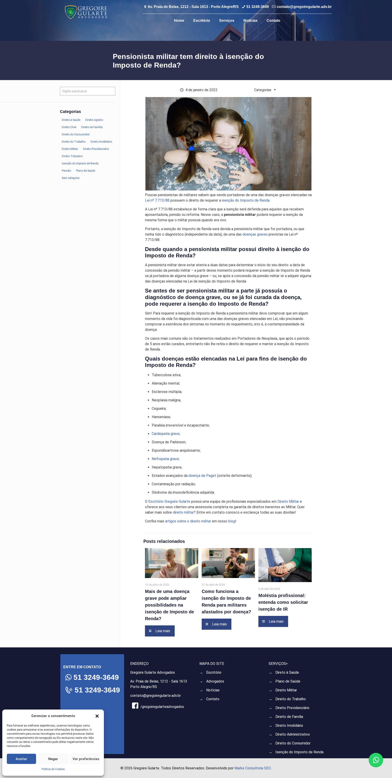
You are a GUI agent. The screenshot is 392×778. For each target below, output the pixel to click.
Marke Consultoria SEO (252, 768)
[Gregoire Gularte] (86, 12)
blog (231, 521)
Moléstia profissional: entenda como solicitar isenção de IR (283, 602)
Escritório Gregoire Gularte (169, 501)
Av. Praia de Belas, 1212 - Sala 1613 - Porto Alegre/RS (193, 7)
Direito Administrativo (292, 734)
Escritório (213, 672)
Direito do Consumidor (293, 743)
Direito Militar (288, 501)
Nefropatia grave (165, 459)
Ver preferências (86, 759)
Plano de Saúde (287, 681)
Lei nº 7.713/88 (157, 200)
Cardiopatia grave (165, 434)
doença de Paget (202, 475)
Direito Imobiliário (289, 725)
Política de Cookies (53, 769)
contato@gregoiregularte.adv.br (304, 7)
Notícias (213, 690)
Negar (53, 759)
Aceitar (21, 759)
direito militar (183, 512)
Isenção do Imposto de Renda (299, 752)
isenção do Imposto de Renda (246, 200)
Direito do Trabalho (290, 699)
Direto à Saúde (287, 672)
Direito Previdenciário (292, 708)
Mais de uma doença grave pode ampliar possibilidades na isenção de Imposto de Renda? (169, 605)
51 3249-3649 (257, 7)
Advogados (215, 681)
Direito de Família (289, 717)
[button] (97, 716)
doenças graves (255, 234)
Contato (212, 699)
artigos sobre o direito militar (188, 521)
